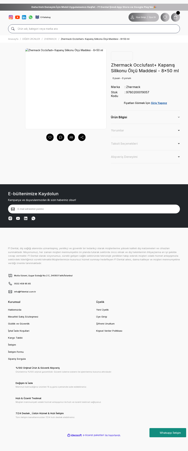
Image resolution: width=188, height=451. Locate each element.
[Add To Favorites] (50, 137)
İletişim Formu (16, 351)
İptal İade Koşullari (18, 330)
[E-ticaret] (93, 435)
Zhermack (133, 87)
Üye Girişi (141, 17)
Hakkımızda (14, 309)
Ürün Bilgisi (119, 117)
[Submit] (13, 209)
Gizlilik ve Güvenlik (19, 323)
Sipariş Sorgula (17, 358)
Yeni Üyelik (102, 309)
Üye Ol (152, 17)
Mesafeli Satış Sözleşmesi (23, 316)
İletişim (12, 344)
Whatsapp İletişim (170, 432)
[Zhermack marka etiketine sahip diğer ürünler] (122, 55)
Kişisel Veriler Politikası (109, 330)
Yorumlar (117, 130)
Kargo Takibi (15, 337)
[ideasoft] (74, 435)
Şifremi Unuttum (105, 323)
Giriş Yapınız (159, 102)
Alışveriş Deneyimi (124, 157)
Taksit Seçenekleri (124, 143)
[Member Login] (132, 17)
